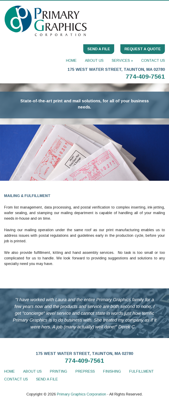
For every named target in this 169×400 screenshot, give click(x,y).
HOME (71, 60)
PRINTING (58, 371)
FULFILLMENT (141, 371)
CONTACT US (153, 60)
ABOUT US (94, 60)
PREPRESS (85, 371)
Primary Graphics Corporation (81, 394)
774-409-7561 (145, 76)
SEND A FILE (98, 49)
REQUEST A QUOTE (142, 49)
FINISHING (112, 371)
